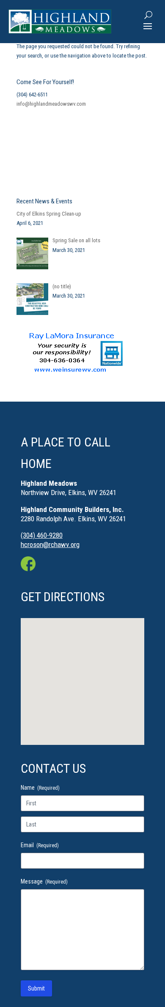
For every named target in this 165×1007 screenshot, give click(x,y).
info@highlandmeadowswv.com (51, 104)
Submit (36, 988)
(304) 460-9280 (42, 535)
